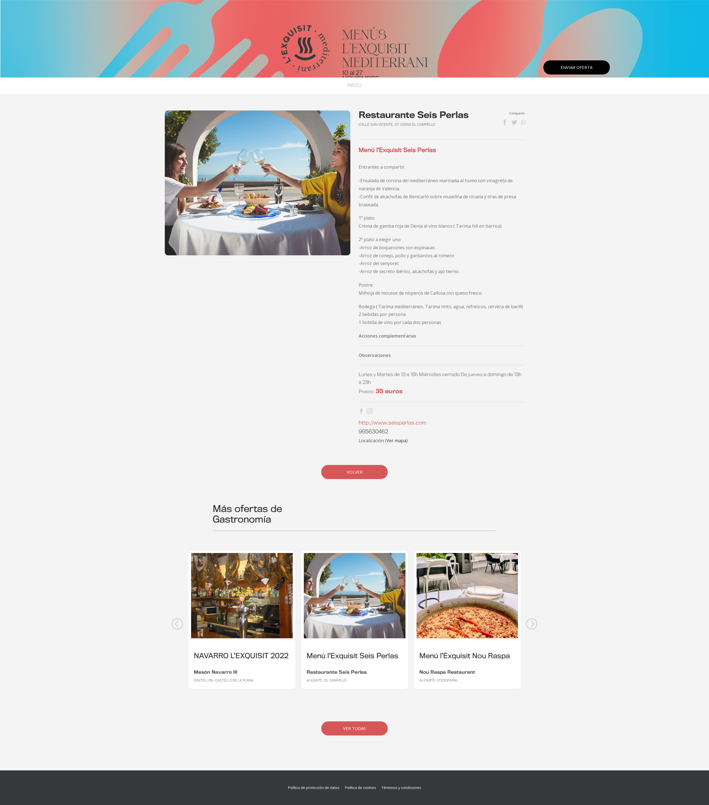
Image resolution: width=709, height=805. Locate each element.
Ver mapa (396, 441)
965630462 (373, 431)
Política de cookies (360, 787)
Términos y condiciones (401, 787)
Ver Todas (354, 728)
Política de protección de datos (314, 787)
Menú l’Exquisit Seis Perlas (352, 656)
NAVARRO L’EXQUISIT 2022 (241, 656)
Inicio (354, 85)
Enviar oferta (576, 67)
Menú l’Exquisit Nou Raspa (464, 656)
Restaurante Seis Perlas (337, 672)
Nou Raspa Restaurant (447, 672)
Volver (355, 472)
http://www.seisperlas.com (393, 423)
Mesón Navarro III (215, 672)
